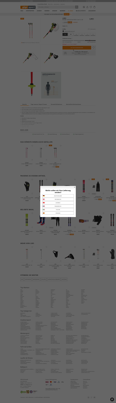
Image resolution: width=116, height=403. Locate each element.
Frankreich (58, 206)
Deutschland (58, 195)
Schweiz (58, 202)
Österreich (58, 199)
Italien (58, 209)
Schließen (74, 187)
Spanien (58, 213)
